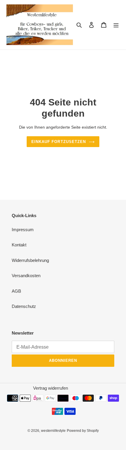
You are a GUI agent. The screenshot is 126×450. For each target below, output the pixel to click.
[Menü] (116, 24)
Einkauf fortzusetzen (58, 141)
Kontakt (19, 244)
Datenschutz (24, 306)
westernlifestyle (53, 431)
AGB (16, 291)
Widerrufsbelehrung (30, 260)
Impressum (23, 229)
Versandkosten (26, 275)
